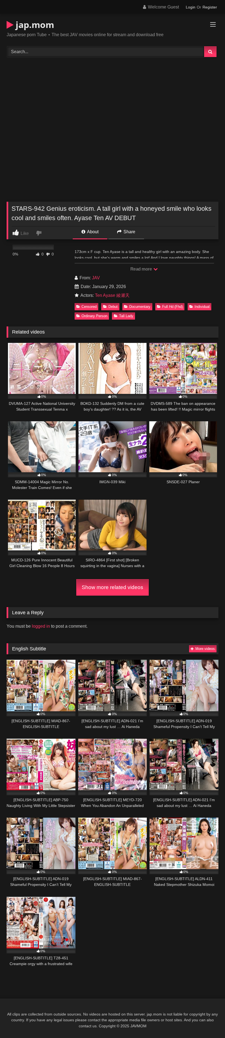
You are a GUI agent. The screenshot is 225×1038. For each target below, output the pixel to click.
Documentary (139, 307)
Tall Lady (126, 316)
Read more (141, 269)
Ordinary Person (94, 316)
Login (190, 7)
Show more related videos (112, 587)
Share (128, 231)
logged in (41, 626)
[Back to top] (208, 1021)
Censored (89, 307)
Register (210, 7)
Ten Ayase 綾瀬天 (112, 295)
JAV (96, 277)
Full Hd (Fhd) (172, 307)
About (92, 231)
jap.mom (33, 24)
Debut (113, 307)
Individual (202, 307)
